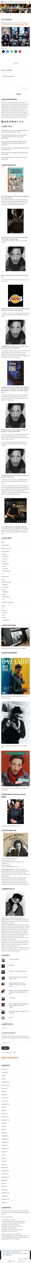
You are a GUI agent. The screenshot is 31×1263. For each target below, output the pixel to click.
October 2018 (4, 1116)
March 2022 (4, 1069)
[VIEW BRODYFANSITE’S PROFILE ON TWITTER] (5, 122)
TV (3, 573)
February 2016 (4, 1189)
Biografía (11, 965)
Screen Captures (6, 596)
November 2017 (5, 1142)
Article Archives (5, 545)
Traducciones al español (7, 602)
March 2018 (4, 1132)
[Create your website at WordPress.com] (15, 2)
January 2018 (4, 1135)
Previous (15, 63)
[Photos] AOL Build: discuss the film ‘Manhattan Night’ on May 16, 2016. (14, 24)
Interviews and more (6, 548)
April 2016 (3, 1183)
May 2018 (3, 1126)
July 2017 (3, 1154)
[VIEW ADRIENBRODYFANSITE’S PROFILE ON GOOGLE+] (18, 122)
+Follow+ (5, 1048)
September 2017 (5, 1148)
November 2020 (5, 1085)
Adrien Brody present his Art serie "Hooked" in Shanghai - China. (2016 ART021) (17, 984)
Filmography (12, 997)
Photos (3, 579)
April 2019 (3, 1110)
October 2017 (4, 1145)
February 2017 (4, 1167)
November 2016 (5, 1170)
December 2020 (5, 1082)
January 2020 (4, 1101)
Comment (24, 88)
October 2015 (4, 1196)
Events (4, 610)
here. (9, 698)
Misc (3, 615)
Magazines (5, 584)
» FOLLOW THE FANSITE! (8, 1033)
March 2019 (4, 1113)
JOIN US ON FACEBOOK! (9, 1058)
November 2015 (5, 1192)
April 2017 (3, 1161)
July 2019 (3, 1107)
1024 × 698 (19, 23)
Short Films (5, 568)
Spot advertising (6, 571)
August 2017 (4, 1151)
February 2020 (4, 1097)
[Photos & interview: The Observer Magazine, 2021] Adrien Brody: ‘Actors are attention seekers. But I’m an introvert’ (13, 143)
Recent (4, 594)
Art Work (4, 558)
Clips (3, 607)
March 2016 (4, 1186)
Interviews (4, 612)
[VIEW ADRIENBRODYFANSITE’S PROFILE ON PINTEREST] (10, 122)
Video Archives (6, 620)
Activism (4, 554)
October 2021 (4, 1072)
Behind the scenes (6, 582)
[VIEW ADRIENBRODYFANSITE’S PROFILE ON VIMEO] (15, 122)
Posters (4, 589)
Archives (11, 1017)
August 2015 (4, 1202)
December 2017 (5, 1139)
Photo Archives (5, 576)
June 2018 (3, 1123)
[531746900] (15, 36)
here (24, 648)
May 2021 (3, 1078)
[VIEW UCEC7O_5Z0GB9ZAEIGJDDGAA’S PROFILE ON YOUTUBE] (13, 122)
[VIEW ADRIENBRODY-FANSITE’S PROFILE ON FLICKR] (20, 122)
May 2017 (3, 1158)
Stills (3, 599)
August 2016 (4, 1180)
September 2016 (5, 1177)
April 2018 (3, 1129)
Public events (5, 591)
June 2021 (3, 1075)
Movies (4, 566)
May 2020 (3, 1091)
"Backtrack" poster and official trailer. (18, 971)
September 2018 (5, 1120)
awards (4, 561)
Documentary (5, 563)
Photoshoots (5, 587)
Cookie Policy (8, 1254)
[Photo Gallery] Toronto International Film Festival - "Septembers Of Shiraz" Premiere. (19, 1005)
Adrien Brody (5, 556)
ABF (2, 542)
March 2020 (4, 1094)
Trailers (4, 617)
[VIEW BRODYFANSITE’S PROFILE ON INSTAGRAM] (8, 122)
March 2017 (4, 1164)
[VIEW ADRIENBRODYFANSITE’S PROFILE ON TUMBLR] (23, 122)
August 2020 (4, 1088)
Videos (3, 605)
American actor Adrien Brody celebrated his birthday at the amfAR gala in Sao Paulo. (18, 992)
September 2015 (5, 1199)
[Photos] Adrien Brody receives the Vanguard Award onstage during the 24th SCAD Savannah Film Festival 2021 (14, 137)
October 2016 (4, 1173)
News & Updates (5, 551)
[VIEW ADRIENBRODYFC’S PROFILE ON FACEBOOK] (2, 122)
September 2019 (5, 1104)
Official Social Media (14, 959)
